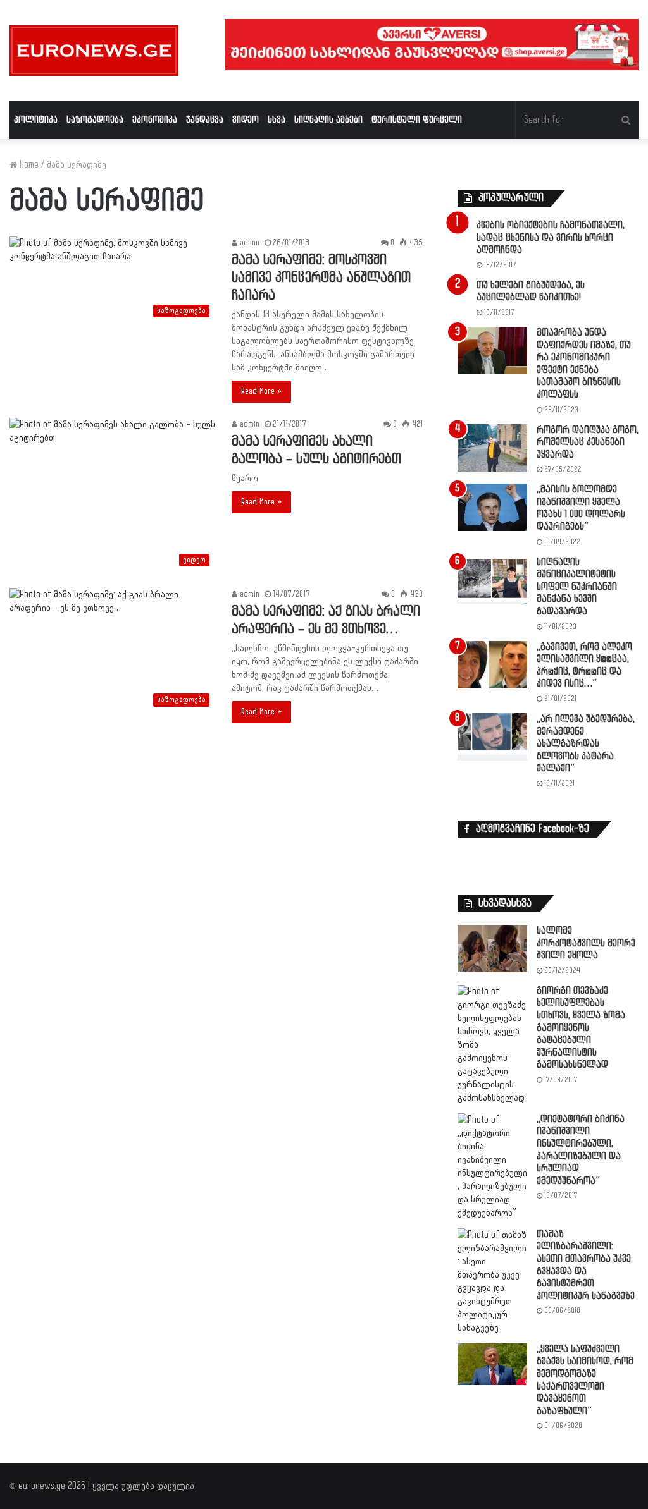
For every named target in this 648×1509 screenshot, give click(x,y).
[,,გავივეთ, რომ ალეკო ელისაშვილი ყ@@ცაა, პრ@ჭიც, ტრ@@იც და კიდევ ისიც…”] (492, 664)
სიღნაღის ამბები (328, 119)
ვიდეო (245, 119)
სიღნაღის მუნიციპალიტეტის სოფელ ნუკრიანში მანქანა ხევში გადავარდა (577, 587)
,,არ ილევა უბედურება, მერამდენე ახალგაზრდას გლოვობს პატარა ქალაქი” (586, 744)
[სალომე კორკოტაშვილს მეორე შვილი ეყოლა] (492, 948)
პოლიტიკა (36, 119)
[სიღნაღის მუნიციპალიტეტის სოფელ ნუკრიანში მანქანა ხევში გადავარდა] (492, 580)
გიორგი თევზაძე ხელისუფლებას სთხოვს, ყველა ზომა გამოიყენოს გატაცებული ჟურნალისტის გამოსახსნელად (581, 1028)
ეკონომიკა (154, 119)
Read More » (261, 391)
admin (248, 242)
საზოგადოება (94, 119)
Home (28, 164)
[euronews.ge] (93, 50)
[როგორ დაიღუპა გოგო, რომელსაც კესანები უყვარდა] (492, 448)
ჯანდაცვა (204, 119)
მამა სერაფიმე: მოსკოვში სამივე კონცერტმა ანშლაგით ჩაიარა (321, 277)
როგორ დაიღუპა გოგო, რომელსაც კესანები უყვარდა (588, 442)
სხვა (276, 119)
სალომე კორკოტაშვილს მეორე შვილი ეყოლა (586, 943)
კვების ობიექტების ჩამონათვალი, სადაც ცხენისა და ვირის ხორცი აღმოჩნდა (551, 237)
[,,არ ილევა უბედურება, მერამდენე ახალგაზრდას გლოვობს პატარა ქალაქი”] (492, 737)
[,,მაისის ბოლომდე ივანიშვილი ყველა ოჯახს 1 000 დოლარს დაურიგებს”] (492, 507)
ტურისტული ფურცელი (416, 119)
